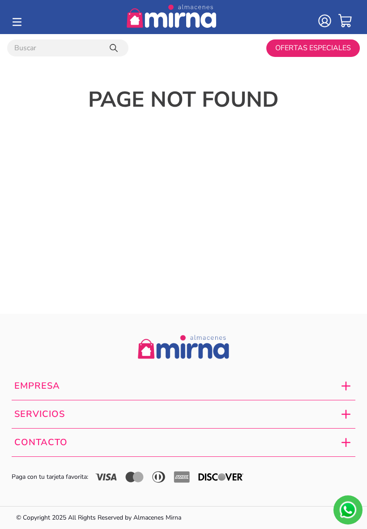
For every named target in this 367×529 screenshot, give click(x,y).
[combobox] (67, 47)
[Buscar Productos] (115, 47)
